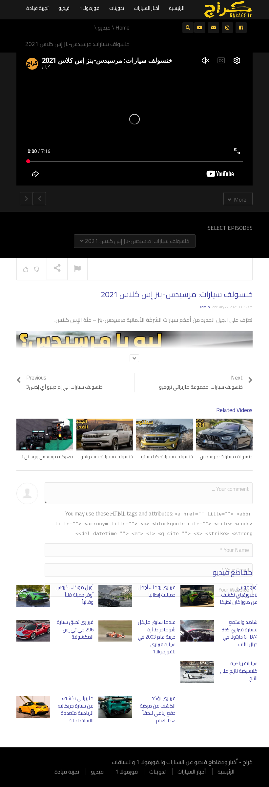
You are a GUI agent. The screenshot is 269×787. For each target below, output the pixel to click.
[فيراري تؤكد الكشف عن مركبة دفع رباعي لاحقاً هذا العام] (115, 707)
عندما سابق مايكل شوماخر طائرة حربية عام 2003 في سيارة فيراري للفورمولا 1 (157, 636)
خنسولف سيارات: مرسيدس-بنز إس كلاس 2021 (136, 241)
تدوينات (116, 8)
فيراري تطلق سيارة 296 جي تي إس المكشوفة (75, 629)
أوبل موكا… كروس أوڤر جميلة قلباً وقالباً (74, 594)
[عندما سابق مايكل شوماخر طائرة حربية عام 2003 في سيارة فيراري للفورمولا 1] (115, 631)
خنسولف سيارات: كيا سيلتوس (164, 456)
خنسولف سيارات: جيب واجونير (104, 456)
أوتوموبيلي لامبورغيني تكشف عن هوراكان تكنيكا (239, 594)
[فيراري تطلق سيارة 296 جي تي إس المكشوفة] (33, 631)
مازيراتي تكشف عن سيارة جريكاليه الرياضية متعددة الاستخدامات (75, 709)
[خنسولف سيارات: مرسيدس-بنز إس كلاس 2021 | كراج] (228, 9)
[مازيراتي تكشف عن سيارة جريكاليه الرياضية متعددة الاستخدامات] (33, 707)
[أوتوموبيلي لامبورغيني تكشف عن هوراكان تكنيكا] (197, 596)
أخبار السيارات (146, 8)
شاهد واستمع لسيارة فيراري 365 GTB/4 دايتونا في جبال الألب (240, 633)
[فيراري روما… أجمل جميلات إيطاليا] (115, 596)
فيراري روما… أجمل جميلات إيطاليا (156, 591)
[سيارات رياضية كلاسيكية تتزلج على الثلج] (197, 672)
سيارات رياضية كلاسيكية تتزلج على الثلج (239, 671)
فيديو (64, 8)
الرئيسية (176, 8)
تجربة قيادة (37, 8)
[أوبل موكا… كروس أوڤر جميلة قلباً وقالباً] (33, 596)
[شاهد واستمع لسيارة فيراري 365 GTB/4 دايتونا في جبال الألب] (197, 631)
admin (205, 307)
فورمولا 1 (89, 8)
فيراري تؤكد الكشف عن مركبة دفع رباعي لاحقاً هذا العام (158, 709)
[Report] (77, 269)
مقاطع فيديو (233, 572)
